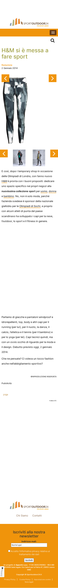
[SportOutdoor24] (29, 22)
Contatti (37, 515)
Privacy (1, 572)
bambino (9, 196)
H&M (4, 181)
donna (52, 191)
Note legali (29, 582)
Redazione (7, 65)
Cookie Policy (24, 579)
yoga (5, 394)
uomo (44, 191)
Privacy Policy (9, 579)
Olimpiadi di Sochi (29, 206)
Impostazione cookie (29, 522)
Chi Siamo (22, 515)
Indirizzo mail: (29, 541)
